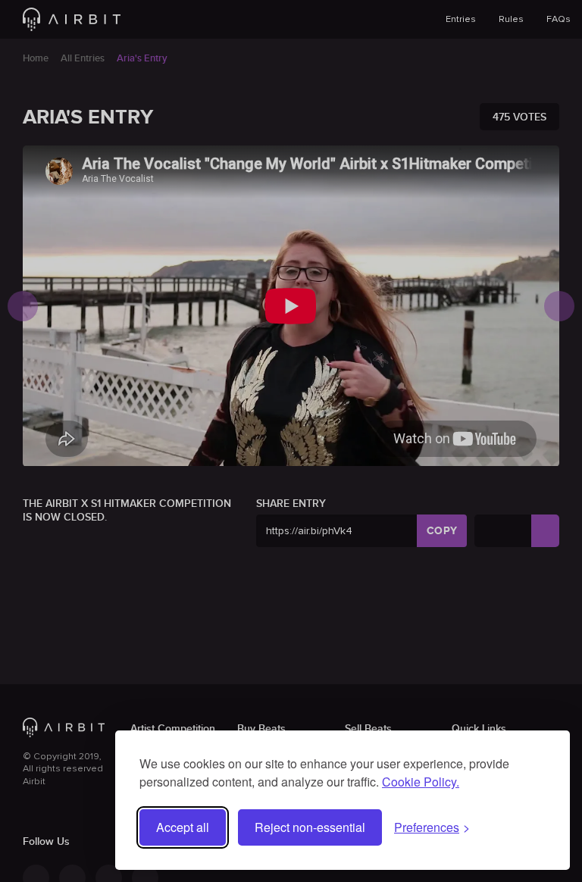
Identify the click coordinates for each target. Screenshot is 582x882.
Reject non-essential (310, 827)
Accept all (182, 827)
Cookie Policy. (420, 781)
